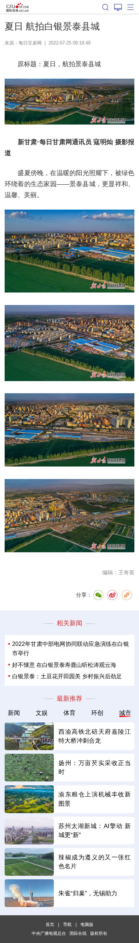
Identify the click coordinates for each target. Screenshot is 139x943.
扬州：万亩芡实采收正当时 (94, 767)
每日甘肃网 (30, 43)
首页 (50, 924)
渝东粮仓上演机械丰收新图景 (94, 799)
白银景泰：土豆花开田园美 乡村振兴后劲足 (67, 676)
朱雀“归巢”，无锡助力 (87, 893)
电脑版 (87, 924)
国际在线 (17, 7)
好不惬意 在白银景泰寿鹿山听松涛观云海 (64, 665)
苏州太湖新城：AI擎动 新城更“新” (94, 830)
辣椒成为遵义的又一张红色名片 (94, 862)
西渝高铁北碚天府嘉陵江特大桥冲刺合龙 (94, 736)
